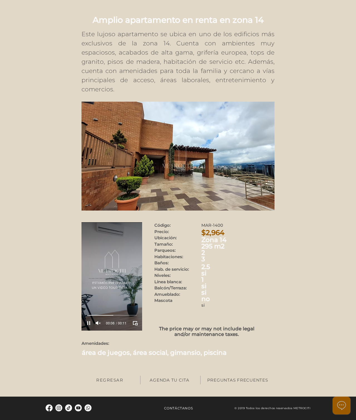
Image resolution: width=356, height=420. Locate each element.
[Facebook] (49, 407)
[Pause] (88, 323)
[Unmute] (98, 323)
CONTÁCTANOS (178, 408)
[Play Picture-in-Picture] (135, 323)
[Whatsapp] (88, 407)
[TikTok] (68, 407)
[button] (178, 156)
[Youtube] (78, 407)
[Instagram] (58, 407)
